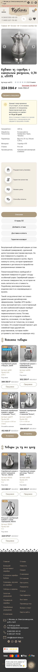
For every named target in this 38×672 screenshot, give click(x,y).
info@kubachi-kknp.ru (15, 638)
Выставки (23, 599)
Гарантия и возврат (19, 239)
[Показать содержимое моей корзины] (34, 11)
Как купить (24, 583)
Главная (6, 561)
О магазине (24, 574)
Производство (26, 604)
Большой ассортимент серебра (8, 568)
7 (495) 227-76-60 (9, 20)
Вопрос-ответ (25, 608)
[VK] (19, 641)
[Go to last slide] (4, 46)
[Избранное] (34, 19)
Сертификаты (25, 595)
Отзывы (23, 561)
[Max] (35, 2)
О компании (7, 614)
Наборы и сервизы (10, 589)
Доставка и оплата (19, 233)
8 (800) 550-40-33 (9, 17)
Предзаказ (10, 387)
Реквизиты (24, 587)
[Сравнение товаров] (30, 19)
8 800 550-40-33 (14, 631)
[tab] (18, 63)
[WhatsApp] (32, 2)
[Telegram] (28, 2)
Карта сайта (25, 612)
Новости (23, 566)
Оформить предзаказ (11, 95)
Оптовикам (24, 578)
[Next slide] (33, 46)
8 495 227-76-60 (13, 634)
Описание (19, 215)
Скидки (23, 570)
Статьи (22, 591)
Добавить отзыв (19, 227)
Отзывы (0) (19, 221)
